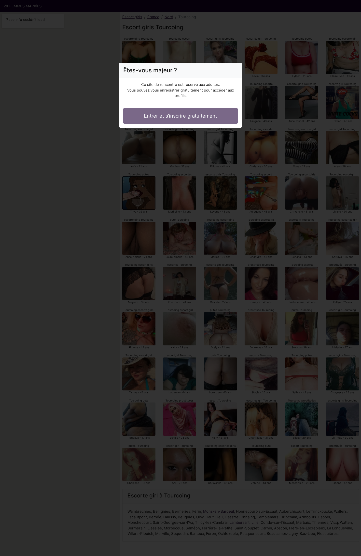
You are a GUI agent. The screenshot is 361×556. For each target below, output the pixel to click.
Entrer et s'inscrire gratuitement (180, 116)
